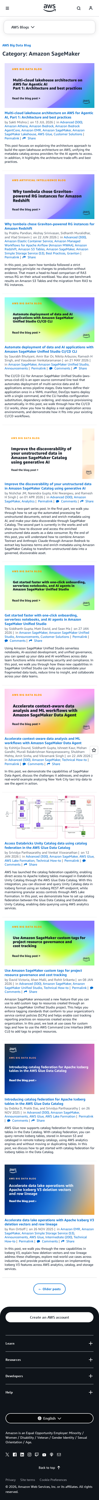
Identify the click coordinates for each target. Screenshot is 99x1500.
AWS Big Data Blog (16, 45)
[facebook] (15, 1455)
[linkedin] (22, 1455)
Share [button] (31, 138)
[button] (23, 27)
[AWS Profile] (90, 8)
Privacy (11, 1480)
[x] (7, 1455)
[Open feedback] (94, 750)
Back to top (47, 1467)
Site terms (27, 1480)
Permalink (12, 138)
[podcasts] (51, 1455)
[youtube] (44, 1455)
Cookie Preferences (53, 1480)
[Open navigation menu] (7, 8)
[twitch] (37, 1455)
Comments (61, 368)
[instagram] (29, 1455)
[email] (59, 1455)
